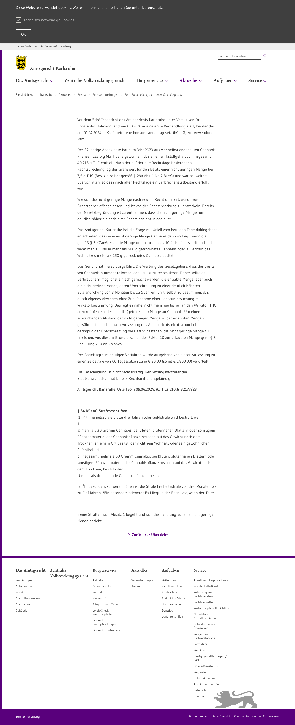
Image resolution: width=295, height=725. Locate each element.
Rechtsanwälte (203, 602)
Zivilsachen (169, 580)
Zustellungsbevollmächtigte (212, 608)
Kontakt (239, 716)
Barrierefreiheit (198, 716)
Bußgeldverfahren (173, 598)
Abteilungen (24, 586)
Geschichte (23, 604)
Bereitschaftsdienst (206, 586)
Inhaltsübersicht (221, 716)
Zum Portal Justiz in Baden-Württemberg (44, 46)
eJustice (199, 696)
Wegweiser (201, 672)
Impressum (253, 716)
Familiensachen (172, 586)
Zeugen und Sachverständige (204, 636)
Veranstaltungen (142, 580)
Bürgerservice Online (106, 604)
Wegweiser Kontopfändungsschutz (108, 622)
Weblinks (199, 650)
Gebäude (21, 610)
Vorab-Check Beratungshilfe (102, 612)
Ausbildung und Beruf (208, 684)
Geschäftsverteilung (28, 598)
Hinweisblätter (102, 598)
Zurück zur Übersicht (150, 534)
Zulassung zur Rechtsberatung (204, 594)
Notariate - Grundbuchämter (205, 616)
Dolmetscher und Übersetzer (205, 626)
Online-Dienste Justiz (207, 666)
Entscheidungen (204, 678)
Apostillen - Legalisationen (211, 580)
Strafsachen (169, 592)
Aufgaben (99, 580)
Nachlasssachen (172, 604)
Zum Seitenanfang (28, 717)
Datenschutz (152, 7)
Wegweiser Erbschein (106, 630)
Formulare (99, 592)
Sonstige (167, 610)
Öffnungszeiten (102, 586)
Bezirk (20, 592)
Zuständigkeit (24, 580)
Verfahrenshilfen (172, 616)
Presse (135, 586)
